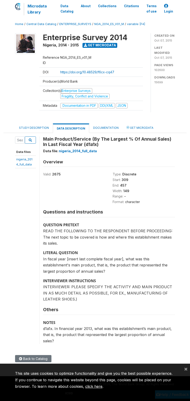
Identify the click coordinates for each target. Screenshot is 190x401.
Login (168, 11)
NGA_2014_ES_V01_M (109, 24)
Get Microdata (101, 45)
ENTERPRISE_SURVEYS (75, 24)
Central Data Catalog (41, 24)
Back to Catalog (35, 359)
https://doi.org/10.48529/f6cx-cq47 (87, 72)
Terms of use (151, 8)
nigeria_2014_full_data (78, 151)
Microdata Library (37, 9)
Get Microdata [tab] (141, 127)
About (86, 6)
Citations (131, 6)
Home (19, 24)
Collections (107, 6)
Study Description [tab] (34, 127)
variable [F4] (136, 24)
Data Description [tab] (71, 128)
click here (93, 386)
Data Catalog (66, 8)
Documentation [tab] (106, 127)
